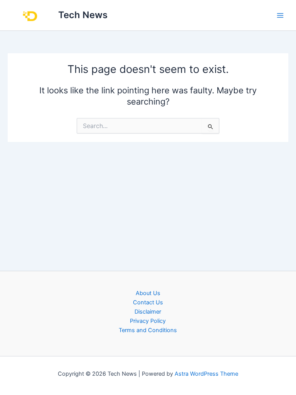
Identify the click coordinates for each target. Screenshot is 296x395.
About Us (148, 293)
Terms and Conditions (148, 330)
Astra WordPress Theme (206, 373)
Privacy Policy (148, 320)
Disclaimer (148, 311)
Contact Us (148, 302)
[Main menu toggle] (280, 15)
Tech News (83, 14)
